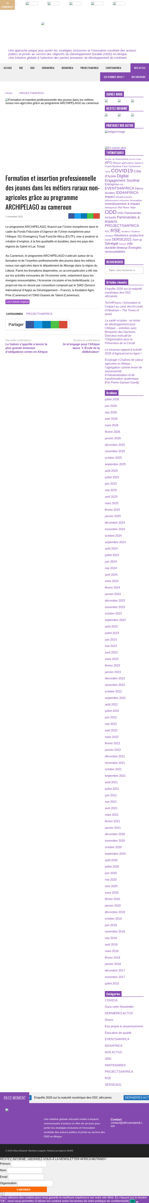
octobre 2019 (113, 918)
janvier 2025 (113, 516)
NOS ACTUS (139, 68)
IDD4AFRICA (67, 68)
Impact (110, 197)
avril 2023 (111, 652)
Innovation (136, 200)
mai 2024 (111, 568)
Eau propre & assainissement (124, 1026)
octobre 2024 (113, 535)
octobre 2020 (113, 847)
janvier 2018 (113, 963)
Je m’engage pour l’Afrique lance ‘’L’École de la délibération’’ (81, 348)
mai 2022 (111, 723)
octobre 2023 (113, 613)
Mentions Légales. (37, 1151)
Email (3, 1176)
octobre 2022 (113, 691)
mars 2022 (111, 736)
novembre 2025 (115, 451)
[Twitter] (77, 216)
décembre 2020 (115, 834)
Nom (3, 1170)
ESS (121, 184)
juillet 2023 (112, 633)
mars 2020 (111, 892)
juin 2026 (111, 405)
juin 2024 (111, 561)
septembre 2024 (115, 542)
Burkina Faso (120, 166)
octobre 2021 (113, 769)
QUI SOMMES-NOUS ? (114, 77)
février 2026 (112, 431)
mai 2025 (111, 490)
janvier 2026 (113, 438)
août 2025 (111, 470)
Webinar (122, 247)
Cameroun (134, 166)
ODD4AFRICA (48, 68)
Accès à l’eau (135, 159)
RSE (21, 68)
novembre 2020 (115, 840)
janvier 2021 (113, 827)
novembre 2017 (115, 977)
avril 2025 (111, 496)
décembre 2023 (115, 600)
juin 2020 (111, 873)
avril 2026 (111, 418)
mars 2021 (111, 814)
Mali (120, 207)
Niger (133, 207)
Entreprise (112, 184)
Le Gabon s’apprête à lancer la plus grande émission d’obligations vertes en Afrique (26, 348)
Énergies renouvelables (123, 249)
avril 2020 (111, 886)
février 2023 (112, 665)
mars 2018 (111, 951)
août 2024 (111, 548)
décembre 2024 (115, 522)
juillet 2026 (112, 399)
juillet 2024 (112, 555)
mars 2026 (111, 425)
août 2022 (111, 704)
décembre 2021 (115, 756)
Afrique (117, 162)
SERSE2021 (122, 239)
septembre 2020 (115, 853)
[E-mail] (96, 216)
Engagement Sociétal (122, 180)
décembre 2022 (115, 678)
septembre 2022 (115, 697)
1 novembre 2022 (14, 216)
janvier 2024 (113, 594)
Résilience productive (129, 235)
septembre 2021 (115, 775)
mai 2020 (111, 879)
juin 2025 (111, 483)
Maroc (126, 207)
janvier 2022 (113, 749)
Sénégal (111, 243)
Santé (108, 240)
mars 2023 (111, 659)
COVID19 (122, 171)
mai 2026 (111, 412)
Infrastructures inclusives (117, 200)
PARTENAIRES (115, 1065)
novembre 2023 (115, 607)
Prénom (5, 1163)
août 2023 (111, 626)
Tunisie (122, 244)
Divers (109, 1019)
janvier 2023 (113, 672)
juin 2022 (111, 717)
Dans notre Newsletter (119, 1006)
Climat (107, 172)
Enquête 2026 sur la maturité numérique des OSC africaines (123, 292)
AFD (108, 162)
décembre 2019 (115, 912)
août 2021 (111, 782)
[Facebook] (71, 216)
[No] (137, 1201)
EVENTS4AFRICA (113, 68)
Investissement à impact (122, 204)
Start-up (137, 239)
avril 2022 (111, 730)
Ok (132, 1201)
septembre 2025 (115, 464)
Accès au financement (116, 159)
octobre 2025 (113, 457)
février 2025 (112, 509)
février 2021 (112, 821)
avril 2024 (111, 574)
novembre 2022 (115, 684)
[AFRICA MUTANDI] (74, 33)
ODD (32, 68)
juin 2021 (111, 795)
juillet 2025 (112, 477)
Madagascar (111, 207)
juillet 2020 (112, 866)
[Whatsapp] (90, 216)
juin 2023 (111, 639)
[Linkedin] (84, 216)
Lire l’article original (17, 301)
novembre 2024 (115, 529)
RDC (107, 231)
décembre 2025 (115, 444)
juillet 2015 (112, 983)
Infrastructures (123, 196)
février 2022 (112, 743)
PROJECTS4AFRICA (89, 68)
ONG (120, 212)
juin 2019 (111, 925)
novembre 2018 (115, 931)
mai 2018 (111, 938)
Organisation (8, 1183)
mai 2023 (111, 645)
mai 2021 (111, 801)
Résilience (125, 231)
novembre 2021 (115, 762)
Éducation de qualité (118, 1032)
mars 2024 (111, 581)
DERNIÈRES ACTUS (119, 1013)
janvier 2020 (113, 905)
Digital (122, 176)
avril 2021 (111, 808)
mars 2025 (111, 503)
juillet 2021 (112, 788)
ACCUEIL (8, 68)
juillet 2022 (112, 710)
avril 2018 (111, 944)
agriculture (128, 162)
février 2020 (112, 899)
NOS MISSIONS (138, 77)
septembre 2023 (115, 620)
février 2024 (112, 587)
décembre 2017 (115, 970)
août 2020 (111, 860)
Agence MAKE (66, 1151)
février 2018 (112, 957)
